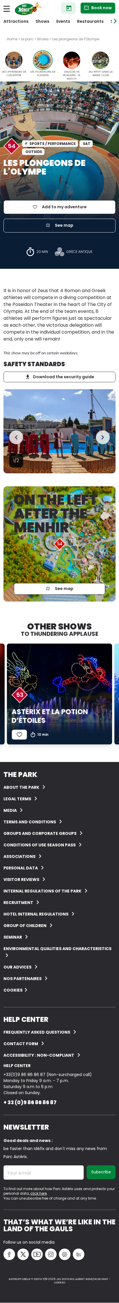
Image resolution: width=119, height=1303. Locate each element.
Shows (42, 21)
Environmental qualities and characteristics (57, 949)
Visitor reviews (21, 879)
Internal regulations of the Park (42, 891)
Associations (19, 856)
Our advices (17, 967)
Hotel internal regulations (35, 914)
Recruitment (18, 902)
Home (12, 39)
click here (38, 1193)
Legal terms (17, 799)
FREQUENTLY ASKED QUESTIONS (36, 1032)
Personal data (20, 868)
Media (10, 810)
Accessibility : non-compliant (38, 1055)
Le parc (27, 39)
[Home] (28, 8)
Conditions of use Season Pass (39, 845)
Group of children (25, 925)
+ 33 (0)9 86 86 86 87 (30, 1102)
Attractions (16, 21)
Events (63, 21)
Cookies (13, 990)
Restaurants (90, 21)
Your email (19, 1173)
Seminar (12, 937)
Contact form (20, 1044)
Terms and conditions (29, 822)
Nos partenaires (22, 978)
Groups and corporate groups (40, 833)
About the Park (21, 787)
